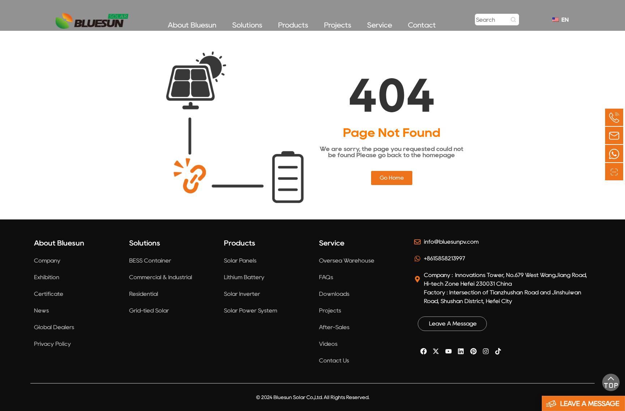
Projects (337, 25)
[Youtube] (448, 351)
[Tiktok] (498, 351)
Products (293, 25)
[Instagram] (486, 351)
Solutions (247, 25)
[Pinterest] (473, 351)
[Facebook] (423, 351)
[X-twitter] (436, 351)
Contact (422, 25)
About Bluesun (192, 25)
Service (379, 25)
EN (563, 19)
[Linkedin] (461, 351)
